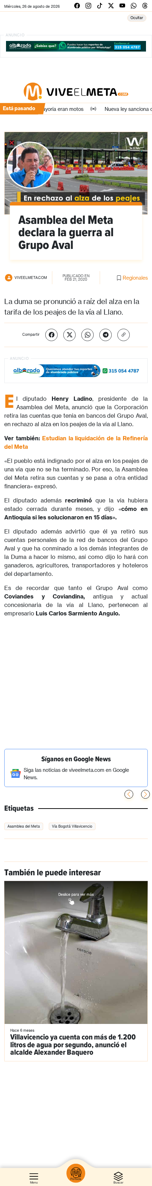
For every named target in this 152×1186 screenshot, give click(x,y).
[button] (145, 794)
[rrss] (77, 5)
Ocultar (136, 18)
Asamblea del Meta (23, 826)
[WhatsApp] (87, 335)
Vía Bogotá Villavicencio (72, 826)
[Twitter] (69, 335)
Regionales (135, 278)
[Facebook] (51, 335)
